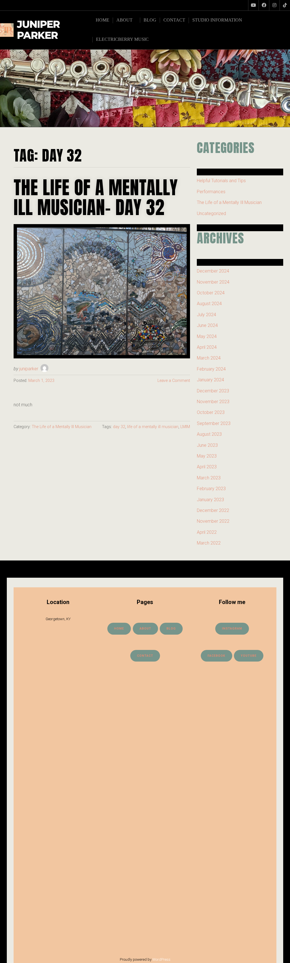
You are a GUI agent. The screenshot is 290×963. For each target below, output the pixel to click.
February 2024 (211, 369)
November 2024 (213, 282)
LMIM (185, 426)
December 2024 (213, 271)
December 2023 (213, 391)
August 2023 (209, 434)
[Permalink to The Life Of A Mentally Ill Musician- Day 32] (102, 291)
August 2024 (209, 303)
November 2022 (213, 521)
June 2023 (207, 445)
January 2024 (210, 379)
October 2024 (211, 293)
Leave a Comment (173, 380)
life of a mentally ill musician (152, 426)
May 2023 (207, 456)
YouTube (249, 656)
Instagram (232, 628)
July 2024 (206, 314)
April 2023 (207, 466)
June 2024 (207, 325)
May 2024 (207, 336)
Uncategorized (211, 213)
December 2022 (213, 510)
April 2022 (207, 532)
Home (102, 20)
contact (145, 656)
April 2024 (207, 347)
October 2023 (211, 412)
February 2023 (211, 488)
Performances (211, 191)
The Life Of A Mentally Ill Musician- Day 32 (96, 197)
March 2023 (209, 478)
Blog (150, 20)
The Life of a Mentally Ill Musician (61, 426)
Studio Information (217, 20)
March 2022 (209, 543)
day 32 (119, 426)
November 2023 (213, 401)
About (124, 20)
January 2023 (210, 499)
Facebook (216, 656)
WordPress (161, 959)
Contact (174, 20)
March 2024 (209, 358)
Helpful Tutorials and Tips (221, 180)
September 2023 (214, 423)
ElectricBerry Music (122, 39)
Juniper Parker (38, 30)
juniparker (28, 368)
